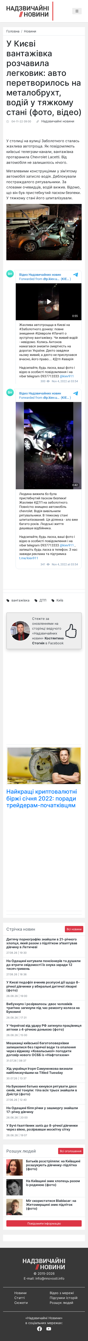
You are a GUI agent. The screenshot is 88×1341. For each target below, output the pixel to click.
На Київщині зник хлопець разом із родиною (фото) (53, 1183)
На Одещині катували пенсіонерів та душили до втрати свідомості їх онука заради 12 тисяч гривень (43, 965)
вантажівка (20, 600)
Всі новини (74, 929)
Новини (30, 31)
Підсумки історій (64, 1298)
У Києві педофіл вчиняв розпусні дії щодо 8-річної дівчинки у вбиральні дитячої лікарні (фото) (43, 986)
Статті (19, 1298)
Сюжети (21, 1303)
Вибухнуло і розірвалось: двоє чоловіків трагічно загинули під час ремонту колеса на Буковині (43, 1008)
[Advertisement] (44, 697)
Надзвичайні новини (57, 121)
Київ (59, 600)
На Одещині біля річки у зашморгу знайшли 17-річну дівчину (42, 1110)
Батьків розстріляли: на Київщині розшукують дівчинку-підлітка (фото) (53, 1165)
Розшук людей (61, 1303)
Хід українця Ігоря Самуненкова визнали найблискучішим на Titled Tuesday (39, 1070)
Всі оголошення (70, 1151)
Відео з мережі (62, 1293)
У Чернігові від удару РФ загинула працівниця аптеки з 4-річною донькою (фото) (43, 1027)
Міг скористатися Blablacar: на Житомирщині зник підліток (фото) (51, 1204)
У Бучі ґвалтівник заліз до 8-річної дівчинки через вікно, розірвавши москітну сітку (42, 1127)
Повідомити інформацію (44, 1223)
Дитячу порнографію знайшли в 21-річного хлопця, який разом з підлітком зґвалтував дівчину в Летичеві (41, 943)
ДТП (42, 600)
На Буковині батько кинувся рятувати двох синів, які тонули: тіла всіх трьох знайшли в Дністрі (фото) (41, 1090)
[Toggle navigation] (77, 11)
